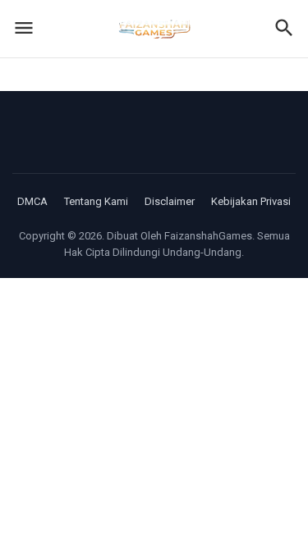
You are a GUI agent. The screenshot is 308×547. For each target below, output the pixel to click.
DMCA (32, 201)
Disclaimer (170, 201)
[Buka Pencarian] (284, 29)
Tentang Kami (96, 201)
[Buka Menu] (23, 29)
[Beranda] (154, 28)
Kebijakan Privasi (251, 201)
